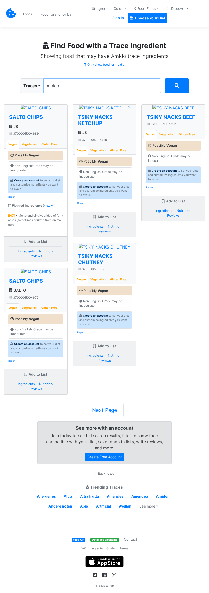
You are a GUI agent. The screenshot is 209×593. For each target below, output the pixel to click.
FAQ (83, 548)
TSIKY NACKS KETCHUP (95, 120)
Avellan (125, 506)
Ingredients (26, 251)
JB (15, 126)
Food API (78, 539)
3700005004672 (25, 297)
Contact (130, 539)
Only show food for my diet (106, 64)
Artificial (103, 506)
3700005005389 (94, 269)
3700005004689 (25, 133)
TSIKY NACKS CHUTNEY (95, 259)
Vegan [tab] (12, 144)
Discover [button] (178, 8)
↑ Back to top (104, 473)
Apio (84, 506)
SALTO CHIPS (26, 117)
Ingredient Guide (103, 548)
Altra (68, 496)
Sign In (118, 18)
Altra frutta (89, 496)
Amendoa (139, 496)
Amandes (115, 496)
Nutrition (46, 251)
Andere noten (60, 506)
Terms (124, 548)
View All (49, 205)
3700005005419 (94, 140)
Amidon (163, 496)
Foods (27, 14)
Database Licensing (105, 539)
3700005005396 (163, 124)
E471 (11, 215)
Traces (30, 85)
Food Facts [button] (146, 8)
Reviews (36, 256)
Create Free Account (104, 457)
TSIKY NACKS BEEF (171, 117)
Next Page (104, 410)
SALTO (19, 290)
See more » (148, 506)
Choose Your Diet (149, 18)
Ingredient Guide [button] (109, 8)
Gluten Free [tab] (49, 144)
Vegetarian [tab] (29, 144)
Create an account (26, 180)
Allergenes (46, 496)
